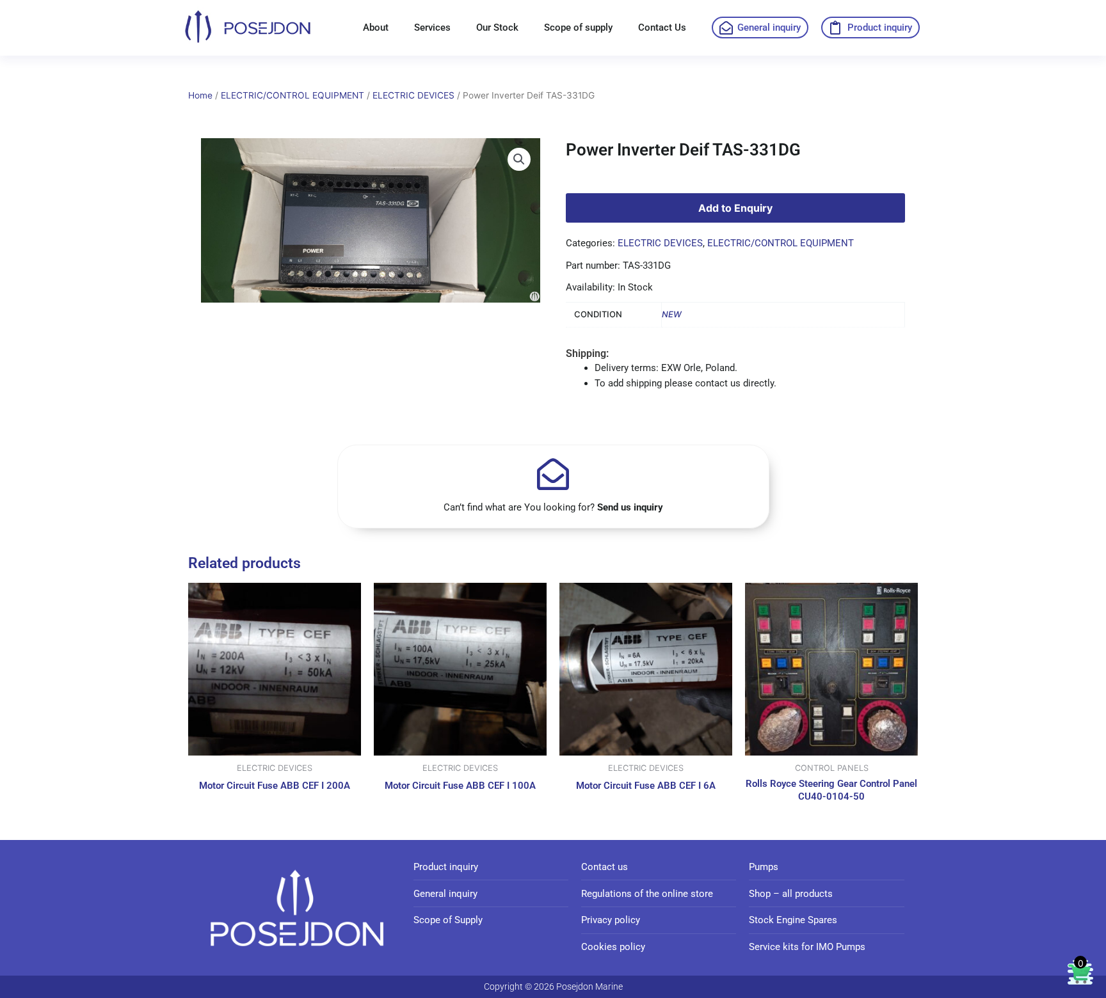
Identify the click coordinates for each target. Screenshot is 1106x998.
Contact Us (662, 27)
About (376, 27)
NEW (672, 314)
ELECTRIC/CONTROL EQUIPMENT (292, 95)
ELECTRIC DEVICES (413, 95)
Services (432, 27)
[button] (519, 159)
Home (200, 95)
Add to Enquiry (735, 208)
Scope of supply (578, 27)
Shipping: (587, 353)
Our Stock (497, 27)
